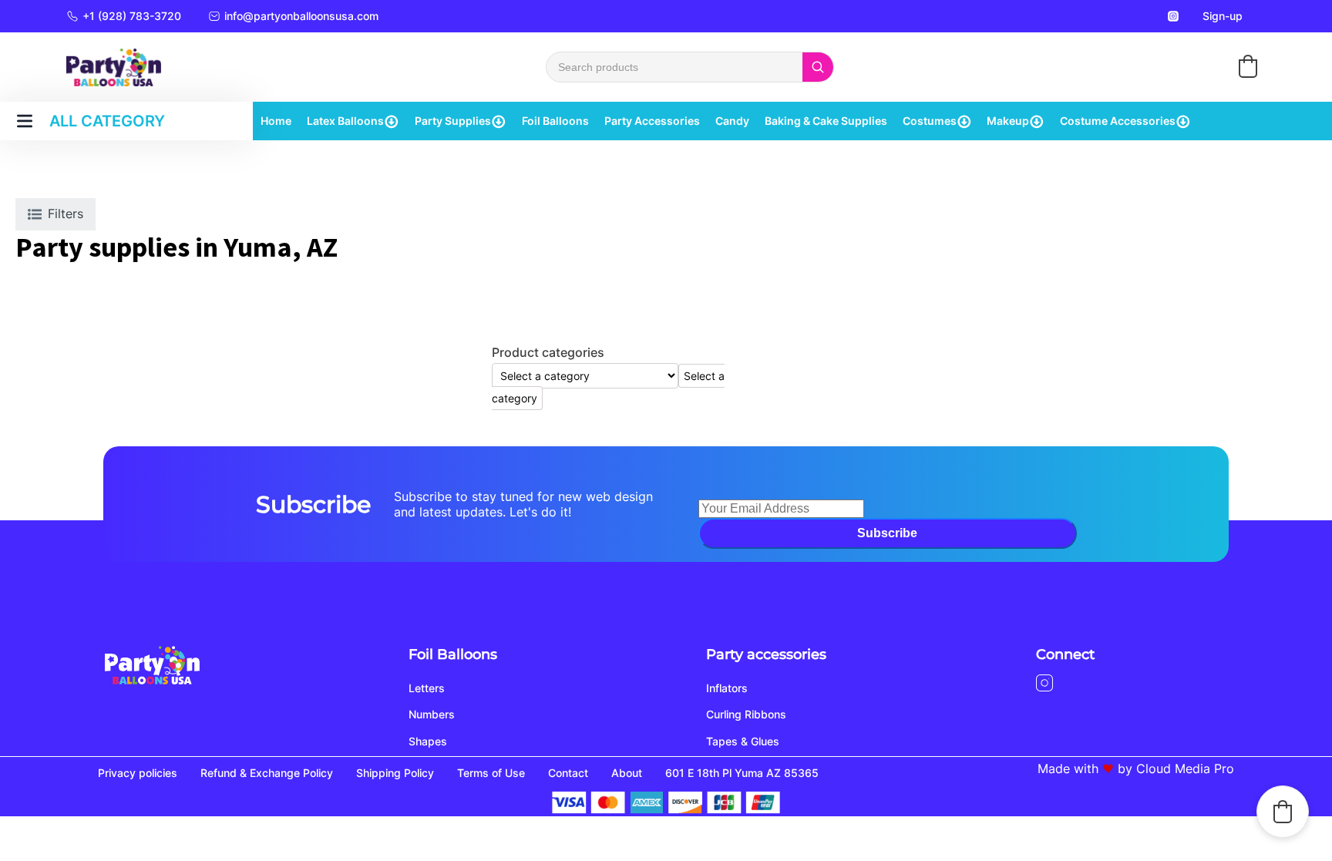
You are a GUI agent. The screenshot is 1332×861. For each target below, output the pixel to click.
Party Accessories (652, 120)
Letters (427, 688)
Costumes (930, 120)
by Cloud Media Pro (1176, 768)
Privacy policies (137, 772)
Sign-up (1222, 15)
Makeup (1008, 120)
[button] (1248, 66)
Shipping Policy (395, 772)
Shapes (428, 741)
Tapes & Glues (742, 741)
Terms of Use (491, 772)
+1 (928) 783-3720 (131, 15)
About (626, 772)
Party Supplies (453, 120)
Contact (568, 772)
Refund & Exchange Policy (266, 772)
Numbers (432, 714)
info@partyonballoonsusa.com (301, 15)
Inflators (727, 688)
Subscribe (887, 533)
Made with (1068, 768)
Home (276, 120)
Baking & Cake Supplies (826, 120)
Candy (732, 120)
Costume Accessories (1118, 120)
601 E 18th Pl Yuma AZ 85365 (742, 772)
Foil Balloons (555, 120)
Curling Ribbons (746, 714)
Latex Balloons (345, 120)
